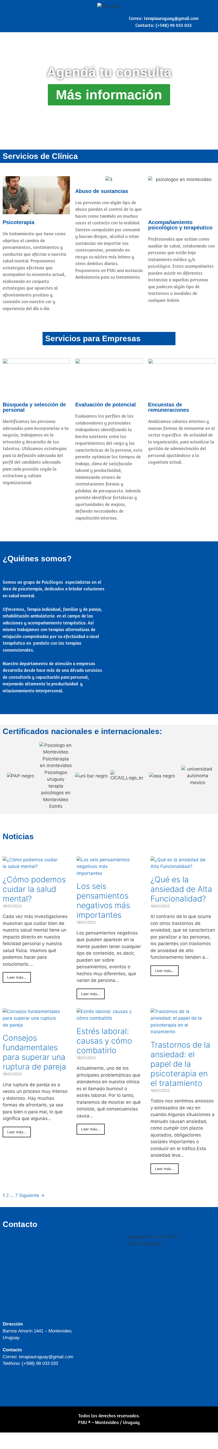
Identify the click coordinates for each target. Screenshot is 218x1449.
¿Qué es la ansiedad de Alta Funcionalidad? (181, 889)
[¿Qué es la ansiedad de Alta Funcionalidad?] (179, 866)
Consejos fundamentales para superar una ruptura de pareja (34, 1052)
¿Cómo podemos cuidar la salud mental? (34, 889)
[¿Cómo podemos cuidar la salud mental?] (32, 866)
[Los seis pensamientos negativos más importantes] (106, 873)
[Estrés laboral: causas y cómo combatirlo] (106, 1018)
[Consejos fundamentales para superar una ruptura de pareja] (32, 1025)
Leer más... (16, 977)
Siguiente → (32, 1195)
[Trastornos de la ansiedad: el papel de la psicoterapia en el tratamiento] (179, 1031)
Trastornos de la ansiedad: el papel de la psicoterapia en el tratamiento (180, 1064)
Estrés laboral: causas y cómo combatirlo (104, 1040)
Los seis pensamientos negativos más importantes (103, 900)
